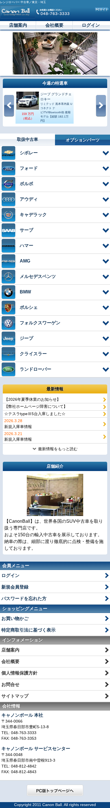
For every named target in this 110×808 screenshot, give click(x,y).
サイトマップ (14, 696)
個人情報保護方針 (19, 673)
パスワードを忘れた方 (24, 598)
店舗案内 (18, 25)
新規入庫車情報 (18, 424)
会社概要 (54, 25)
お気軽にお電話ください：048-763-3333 (52, 11)
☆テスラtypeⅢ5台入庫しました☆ (34, 414)
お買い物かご (14, 618)
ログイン (91, 25)
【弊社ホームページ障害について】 (35, 406)
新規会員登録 (14, 587)
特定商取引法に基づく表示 (28, 630)
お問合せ (10, 684)
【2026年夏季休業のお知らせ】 (32, 399)
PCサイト (102, 9)
